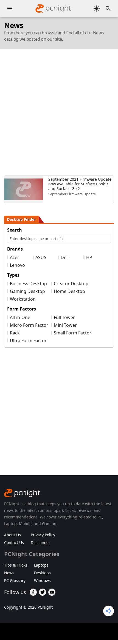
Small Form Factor (72, 333)
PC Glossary (15, 580)
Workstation (23, 299)
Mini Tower (65, 325)
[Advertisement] (59, 112)
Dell (65, 257)
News (9, 572)
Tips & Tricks (15, 565)
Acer (14, 257)
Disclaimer (40, 542)
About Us (12, 534)
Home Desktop (69, 291)
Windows (42, 580)
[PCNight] (53, 8)
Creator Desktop (71, 284)
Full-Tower (64, 317)
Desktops (42, 572)
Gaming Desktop (27, 291)
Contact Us (14, 542)
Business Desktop (28, 284)
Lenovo (17, 265)
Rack (15, 333)
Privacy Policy (43, 534)
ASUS (40, 257)
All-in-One (20, 317)
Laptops (41, 565)
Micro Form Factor (29, 325)
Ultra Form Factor (28, 340)
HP (89, 257)
